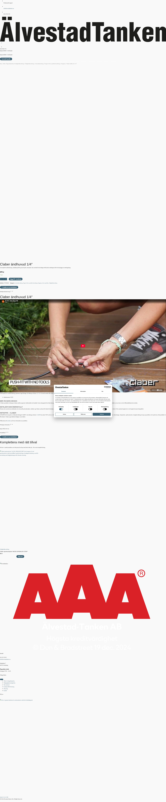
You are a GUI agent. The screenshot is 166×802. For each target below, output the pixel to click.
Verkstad (84, 61)
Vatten (52, 61)
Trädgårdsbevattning (29, 63)
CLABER (38, 415)
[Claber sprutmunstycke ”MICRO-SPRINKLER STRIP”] (20, 498)
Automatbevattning (39, 63)
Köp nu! (20, 556)
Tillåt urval (83, 414)
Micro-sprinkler (45, 283)
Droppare (63, 63)
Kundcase (99, 61)
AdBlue (59, 61)
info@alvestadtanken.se (9, 8)
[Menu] (1, 679)
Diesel (65, 61)
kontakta (9, 420)
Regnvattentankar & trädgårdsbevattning (15, 63)
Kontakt (113, 61)
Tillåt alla (102, 414)
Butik (4, 63)
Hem (1, 63)
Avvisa (64, 414)
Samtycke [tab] (63, 391)
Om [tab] (102, 391)
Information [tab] (83, 391)
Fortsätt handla (6, 59)
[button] (83, 292)
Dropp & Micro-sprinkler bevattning (52, 63)
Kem (77, 61)
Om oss (106, 61)
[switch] (76, 409)
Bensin (72, 61)
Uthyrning (92, 61)
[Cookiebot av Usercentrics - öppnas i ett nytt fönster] (105, 387)
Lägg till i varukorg (15, 279)
